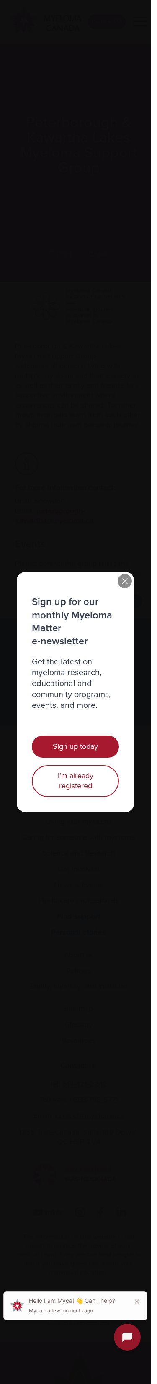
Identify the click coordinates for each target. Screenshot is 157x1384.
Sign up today (75, 746)
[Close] (125, 581)
